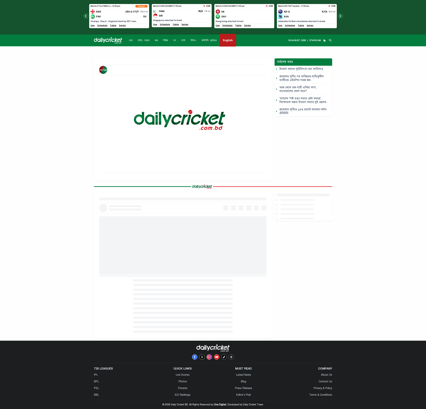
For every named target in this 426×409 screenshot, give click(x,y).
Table (113, 25)
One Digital (220, 404)
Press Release (243, 388)
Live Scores (183, 374)
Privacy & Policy (323, 388)
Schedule (102, 25)
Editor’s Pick (243, 394)
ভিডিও (193, 40)
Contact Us (325, 381)
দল (174, 40)
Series (122, 25)
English (228, 40)
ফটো (183, 40)
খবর (156, 40)
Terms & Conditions (320, 394)
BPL (96, 381)
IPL (96, 374)
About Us (326, 374)
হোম (130, 40)
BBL (96, 394)
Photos (182, 381)
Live (93, 25)
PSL (96, 388)
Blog (243, 381)
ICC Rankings (182, 394)
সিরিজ (165, 40)
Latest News (243, 374)
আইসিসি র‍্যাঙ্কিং (209, 40)
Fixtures (182, 388)
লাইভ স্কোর (143, 40)
